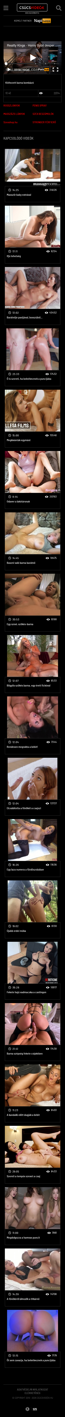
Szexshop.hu (10, 122)
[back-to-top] (58, 1406)
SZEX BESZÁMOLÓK (43, 114)
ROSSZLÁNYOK (11, 105)
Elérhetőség (32, 1393)
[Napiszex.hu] (42, 20)
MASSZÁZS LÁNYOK (14, 114)
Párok (32, 173)
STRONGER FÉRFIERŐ (44, 122)
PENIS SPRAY (40, 105)
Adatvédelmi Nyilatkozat (32, 1389)
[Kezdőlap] (32, 7)
